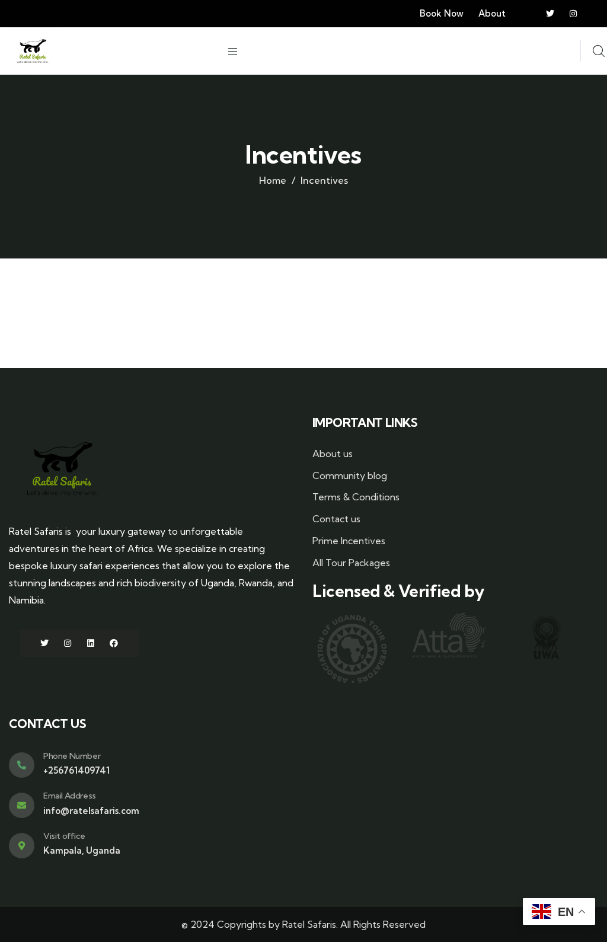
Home (272, 180)
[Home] (32, 51)
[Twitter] (550, 13)
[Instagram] (573, 13)
